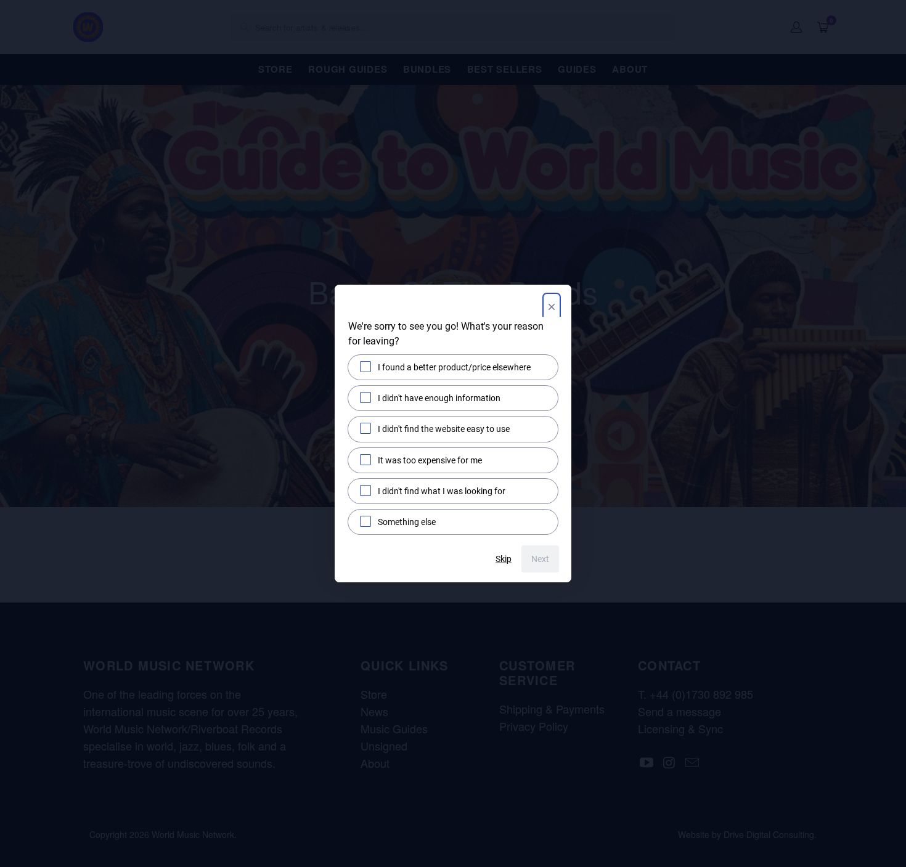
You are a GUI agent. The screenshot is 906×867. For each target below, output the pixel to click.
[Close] (551, 308)
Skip (504, 559)
